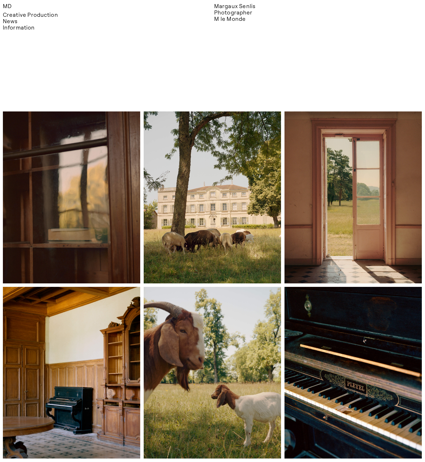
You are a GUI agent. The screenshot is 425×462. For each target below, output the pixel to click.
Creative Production (30, 14)
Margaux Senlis (235, 6)
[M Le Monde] (71, 197)
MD (7, 6)
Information (19, 27)
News (10, 21)
